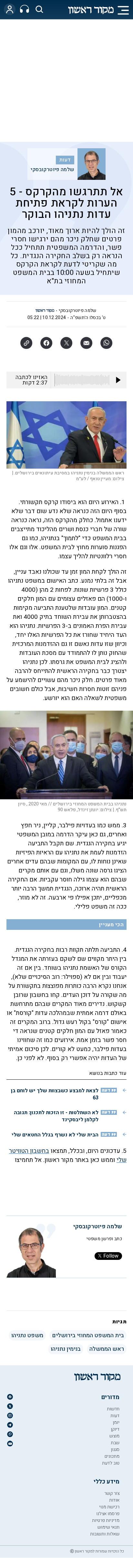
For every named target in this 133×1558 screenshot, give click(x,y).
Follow (110, 1256)
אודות (114, 1500)
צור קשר (111, 1493)
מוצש (114, 1436)
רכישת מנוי (109, 1507)
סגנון (115, 1449)
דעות (65, 160)
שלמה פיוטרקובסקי (53, 169)
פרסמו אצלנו (107, 1513)
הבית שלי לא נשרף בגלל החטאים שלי (55, 1135)
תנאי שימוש (108, 1527)
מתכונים (112, 1456)
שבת (115, 1442)
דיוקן (115, 1429)
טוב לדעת (110, 1463)
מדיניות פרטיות (105, 1520)
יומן (116, 1422)
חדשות (113, 1409)
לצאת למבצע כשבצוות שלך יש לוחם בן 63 (54, 1094)
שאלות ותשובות (104, 1534)
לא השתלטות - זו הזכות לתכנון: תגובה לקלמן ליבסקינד (56, 1116)
